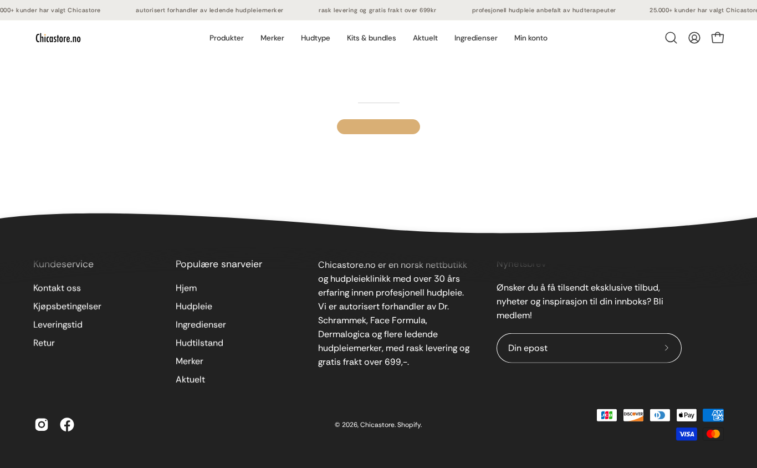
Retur (44, 343)
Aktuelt (190, 379)
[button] (272, 38)
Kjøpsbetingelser (67, 306)
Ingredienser (201, 324)
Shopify (409, 424)
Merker (189, 361)
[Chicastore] (58, 38)
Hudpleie (194, 306)
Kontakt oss (57, 288)
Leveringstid (58, 324)
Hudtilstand (199, 343)
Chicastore (377, 424)
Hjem (186, 288)
